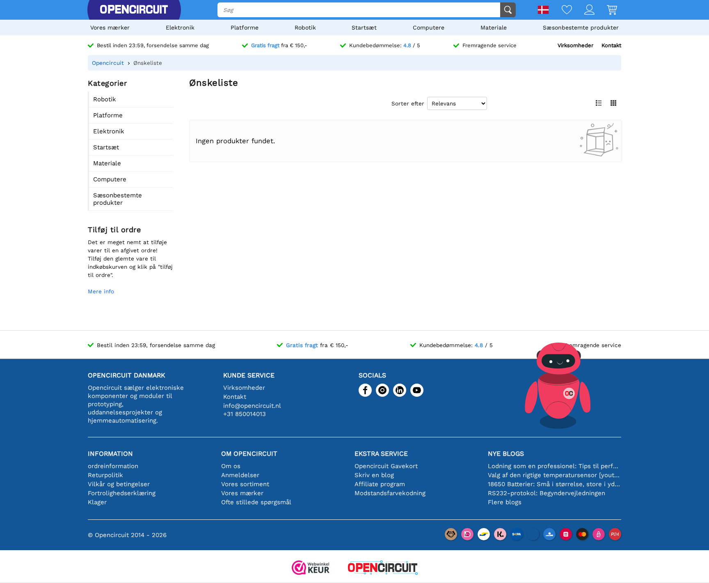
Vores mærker (110, 27)
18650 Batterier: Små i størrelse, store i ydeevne (554, 484)
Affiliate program (379, 484)
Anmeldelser (240, 475)
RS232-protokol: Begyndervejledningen (546, 493)
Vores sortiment (245, 484)
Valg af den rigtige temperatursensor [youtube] (554, 475)
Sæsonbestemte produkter (581, 27)
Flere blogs (504, 502)
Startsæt (364, 27)
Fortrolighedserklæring (122, 493)
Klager (97, 502)
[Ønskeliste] (560, 10)
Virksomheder (575, 45)
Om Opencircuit (249, 453)
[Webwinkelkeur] (310, 568)
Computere (428, 27)
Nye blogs (506, 453)
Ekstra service (381, 453)
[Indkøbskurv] (606, 10)
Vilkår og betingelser (119, 484)
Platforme (244, 27)
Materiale (493, 27)
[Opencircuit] (134, 10)
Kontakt (611, 45)
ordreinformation (113, 466)
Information (110, 453)
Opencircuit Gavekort (386, 466)
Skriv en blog (374, 475)
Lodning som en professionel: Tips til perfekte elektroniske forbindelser (554, 466)
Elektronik (180, 27)
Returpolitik (105, 475)
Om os (230, 466)
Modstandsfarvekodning (389, 493)
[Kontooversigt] (583, 10)
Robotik (305, 27)
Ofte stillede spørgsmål (256, 502)
